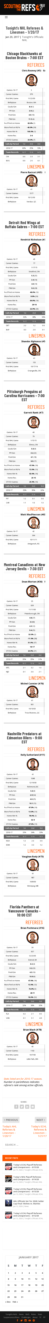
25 (29, 1291)
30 (15, 1297)
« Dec (8, 1302)
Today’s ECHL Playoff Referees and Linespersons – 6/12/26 (27, 1214)
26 (36, 1291)
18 (29, 1285)
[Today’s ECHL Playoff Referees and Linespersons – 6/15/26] (8, 1166)
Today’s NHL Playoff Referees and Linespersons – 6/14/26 (27, 1178)
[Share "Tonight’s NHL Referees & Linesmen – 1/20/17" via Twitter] (21, 1106)
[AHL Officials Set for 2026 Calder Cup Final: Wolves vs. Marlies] (8, 1203)
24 (22, 1291)
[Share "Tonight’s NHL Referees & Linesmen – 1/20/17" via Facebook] (16, 1106)
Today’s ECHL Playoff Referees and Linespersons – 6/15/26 (27, 1166)
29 (8, 1297)
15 (8, 1285)
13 (42, 1279)
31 (22, 1297)
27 (42, 1291)
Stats (40, 1314)
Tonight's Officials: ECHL (33, 1170)
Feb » (15, 1302)
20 (42, 1285)
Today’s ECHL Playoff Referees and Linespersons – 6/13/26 (27, 1190)
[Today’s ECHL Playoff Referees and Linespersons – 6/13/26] (8, 1190)
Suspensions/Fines (11, 1317)
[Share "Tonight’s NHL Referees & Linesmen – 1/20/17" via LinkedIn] (27, 1106)
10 (22, 1279)
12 (36, 1279)
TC (40, 1317)
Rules (33, 1314)
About (35, 1317)
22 (8, 1291)
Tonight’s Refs (11, 1314)
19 (36, 1285)
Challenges (26, 1317)
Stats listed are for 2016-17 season (23, 1078)
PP (44, 1317)
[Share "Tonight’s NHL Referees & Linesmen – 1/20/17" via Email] (32, 1106)
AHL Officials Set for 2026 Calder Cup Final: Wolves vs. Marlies (28, 1202)
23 (15, 1291)
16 (15, 1285)
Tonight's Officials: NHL (33, 38)
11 (29, 1279)
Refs (27, 1314)
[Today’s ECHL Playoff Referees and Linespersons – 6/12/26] (8, 1215)
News (26, 1206)
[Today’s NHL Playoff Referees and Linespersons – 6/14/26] (8, 1178)
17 (22, 1285)
